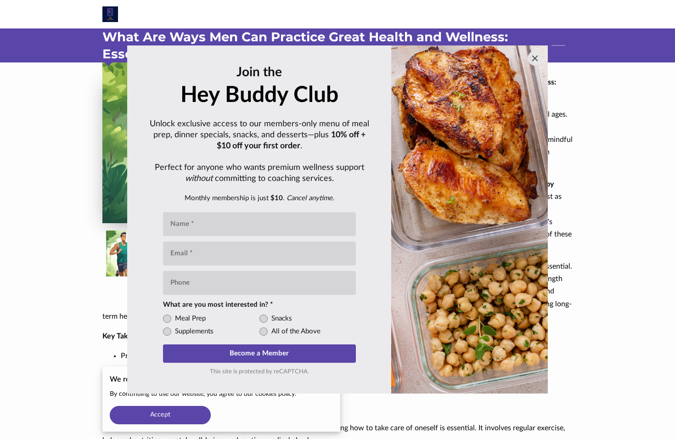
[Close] (535, 58)
